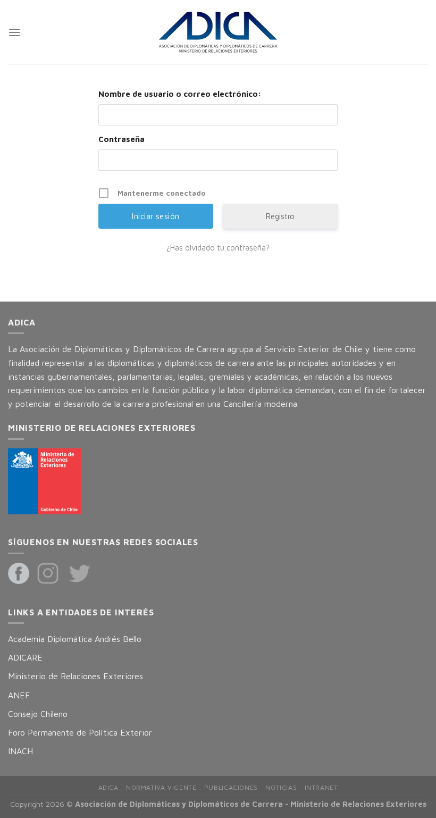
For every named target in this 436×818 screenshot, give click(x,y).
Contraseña (121, 139)
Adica (108, 787)
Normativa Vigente (161, 787)
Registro (280, 216)
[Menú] (14, 32)
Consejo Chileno (38, 714)
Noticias (281, 787)
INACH (20, 751)
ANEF (19, 695)
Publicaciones (231, 787)
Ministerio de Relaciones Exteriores (75, 676)
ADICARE (25, 657)
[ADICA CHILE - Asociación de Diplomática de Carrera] (218, 32)
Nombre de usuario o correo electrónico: (179, 93)
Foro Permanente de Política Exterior (80, 732)
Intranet (321, 787)
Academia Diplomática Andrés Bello (74, 639)
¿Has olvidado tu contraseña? (218, 247)
